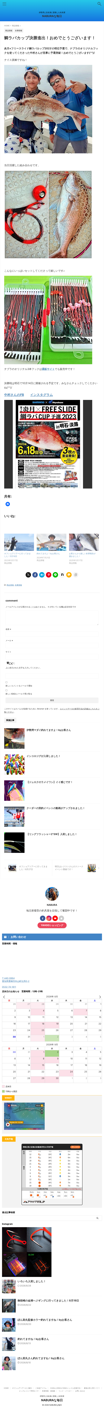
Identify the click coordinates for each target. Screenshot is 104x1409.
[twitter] (28, 575)
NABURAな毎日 (52, 16)
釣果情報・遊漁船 (48, 1391)
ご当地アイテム (41, 1388)
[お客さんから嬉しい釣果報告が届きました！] (84, 542)
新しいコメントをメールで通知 (19, 686)
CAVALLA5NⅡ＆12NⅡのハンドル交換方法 (65, 1388)
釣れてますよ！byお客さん (48, 553)
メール (9, 640)
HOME (6, 1388)
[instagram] (49, 918)
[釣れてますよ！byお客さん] (51, 542)
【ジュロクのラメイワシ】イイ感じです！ (50, 782)
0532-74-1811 (9, 986)
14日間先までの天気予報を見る (71, 1189)
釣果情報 (18, 585)
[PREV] (4, 996)
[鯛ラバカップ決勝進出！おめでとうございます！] (42, 575)
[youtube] (55, 918)
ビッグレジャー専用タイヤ (29, 1391)
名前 (8, 629)
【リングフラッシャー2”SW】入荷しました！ (52, 834)
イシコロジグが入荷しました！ (44, 756)
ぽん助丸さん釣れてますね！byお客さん (41, 1358)
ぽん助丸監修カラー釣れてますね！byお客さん (45, 1319)
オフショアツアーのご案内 (22, 1388)
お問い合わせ (80, 1391)
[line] (55, 575)
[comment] (69, 575)
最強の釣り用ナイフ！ (92, 1388)
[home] (61, 918)
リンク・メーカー (65, 1391)
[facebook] (35, 575)
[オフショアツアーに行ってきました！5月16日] (19, 542)
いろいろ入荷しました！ (32, 1281)
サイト (8, 652)
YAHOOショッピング (52, 925)
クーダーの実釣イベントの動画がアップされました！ (56, 808)
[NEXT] (99, 996)
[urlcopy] (75, 575)
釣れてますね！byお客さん (33, 1339)
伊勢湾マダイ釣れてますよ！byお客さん (49, 730)
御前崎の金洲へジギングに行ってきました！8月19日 (48, 1300)
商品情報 (10, 585)
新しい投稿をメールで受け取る (19, 694)
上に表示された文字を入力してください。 (24, 668)
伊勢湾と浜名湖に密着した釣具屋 (52, 1396)
